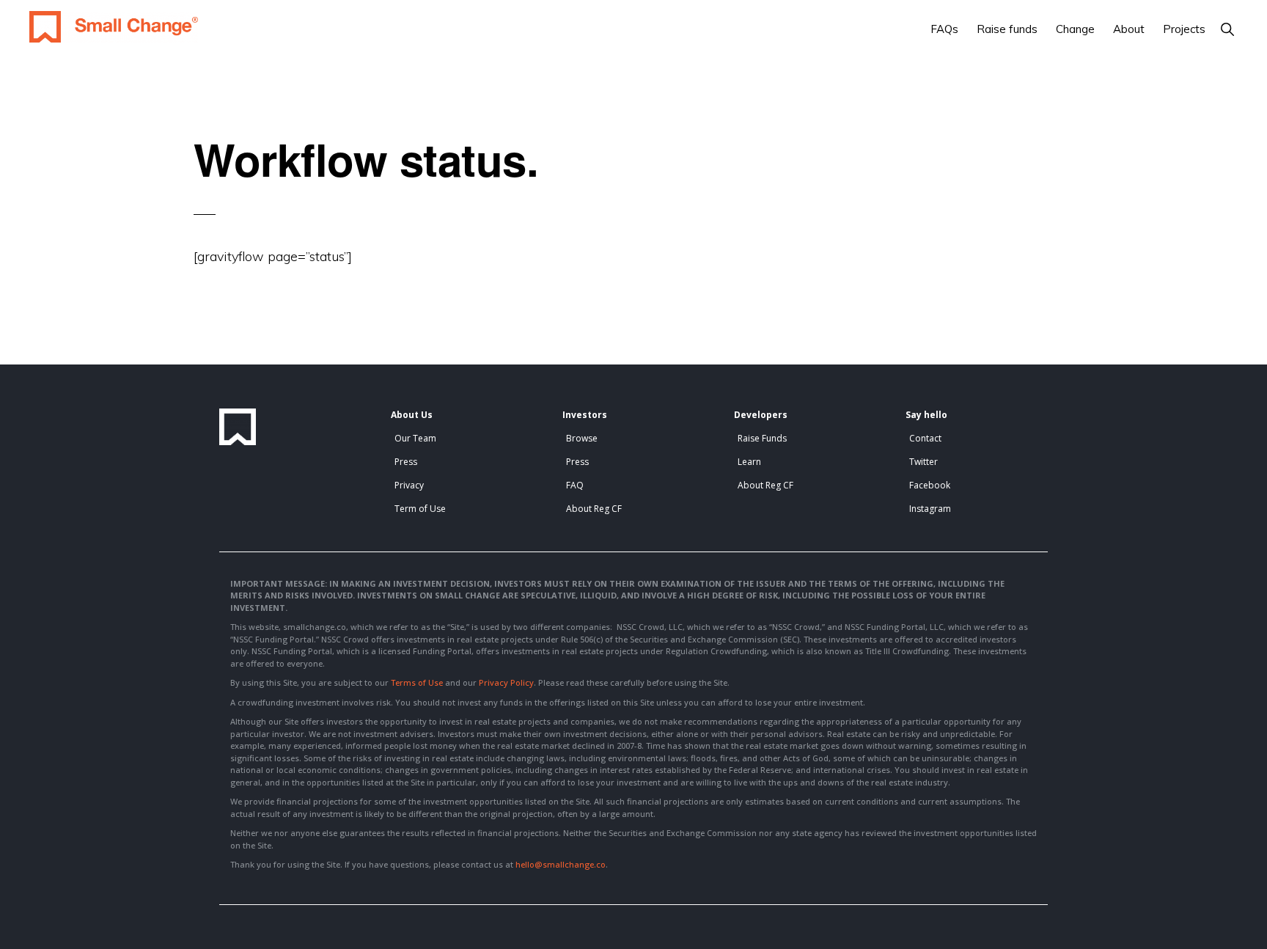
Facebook (929, 485)
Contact (925, 438)
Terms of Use (417, 682)
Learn (749, 461)
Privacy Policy (506, 682)
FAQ (575, 485)
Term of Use (420, 508)
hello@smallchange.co (560, 864)
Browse (582, 438)
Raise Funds (762, 438)
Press (405, 461)
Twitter (923, 461)
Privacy (409, 485)
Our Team (415, 438)
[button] (1227, 29)
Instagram (930, 508)
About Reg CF (594, 508)
